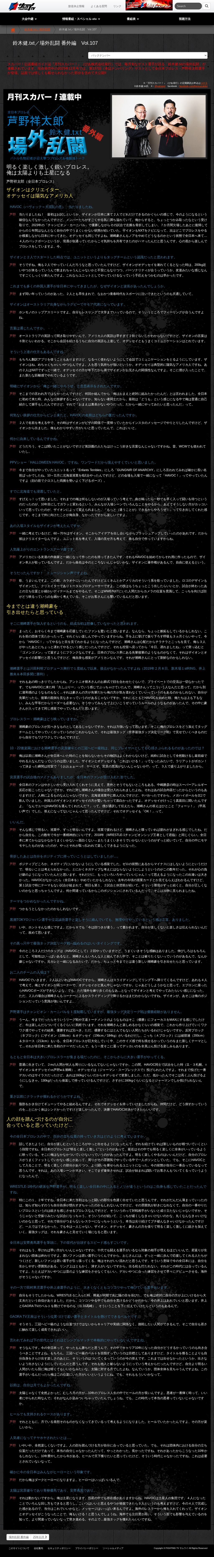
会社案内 (38, 1548)
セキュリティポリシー (59, 1548)
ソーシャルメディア (113, 1548)
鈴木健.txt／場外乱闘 (37, 29)
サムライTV (22, 6)
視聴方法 (185, 18)
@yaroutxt (160, 86)
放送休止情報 (76, 6)
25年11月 (39, 1537)
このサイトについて (19, 1548)
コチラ (204, 83)
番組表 (131, 18)
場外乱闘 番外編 (19, 1537)
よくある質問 (99, 6)
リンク (117, 6)
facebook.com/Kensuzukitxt (193, 86)
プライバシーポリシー (86, 1548)
